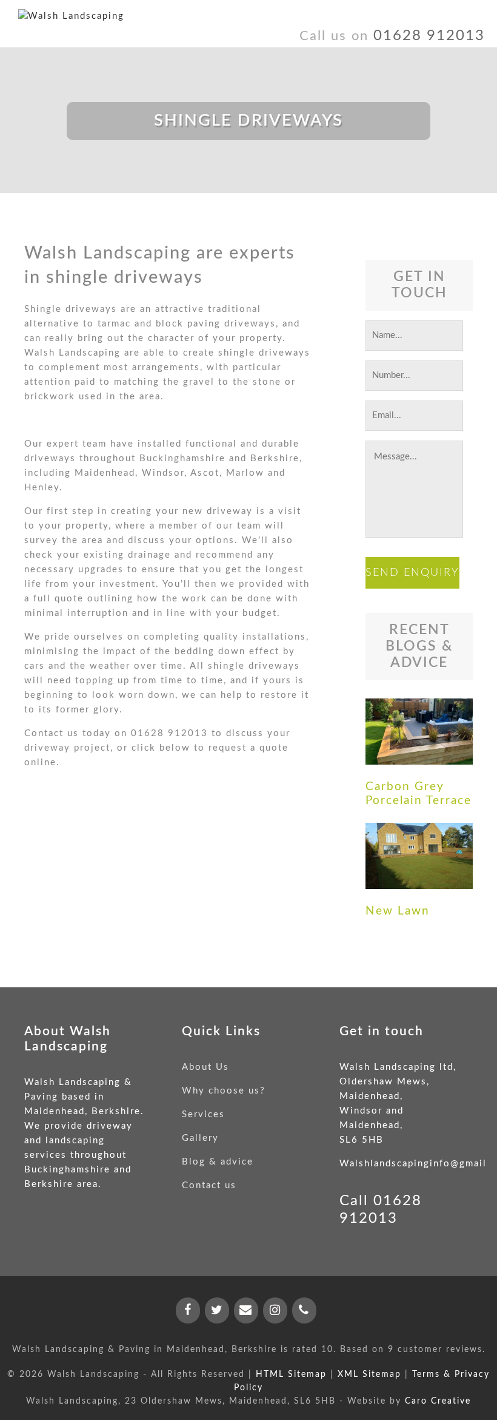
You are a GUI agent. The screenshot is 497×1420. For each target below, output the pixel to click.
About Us (205, 1067)
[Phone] (304, 1310)
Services (203, 1114)
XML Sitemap (369, 1374)
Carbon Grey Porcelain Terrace (418, 793)
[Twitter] (217, 1310)
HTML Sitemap (291, 1374)
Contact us (209, 1185)
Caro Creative (438, 1401)
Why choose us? (223, 1090)
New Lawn (397, 911)
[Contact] (246, 1310)
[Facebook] (188, 1310)
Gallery (200, 1138)
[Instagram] (275, 1310)
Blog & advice (217, 1161)
